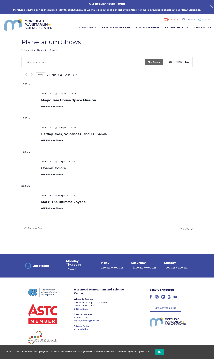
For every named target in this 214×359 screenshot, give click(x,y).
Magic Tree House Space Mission (68, 99)
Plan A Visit (187, 9)
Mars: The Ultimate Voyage (63, 201)
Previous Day (35, 228)
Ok (159, 352)
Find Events (154, 62)
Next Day (184, 228)
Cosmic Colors (53, 167)
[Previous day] (26, 74)
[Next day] (31, 74)
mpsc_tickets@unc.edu (87, 320)
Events (27, 50)
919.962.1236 (81, 317)
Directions (82, 309)
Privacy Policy (81, 326)
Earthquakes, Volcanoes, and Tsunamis (74, 133)
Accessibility (81, 329)
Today (40, 74)
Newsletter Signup (165, 308)
